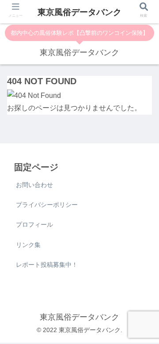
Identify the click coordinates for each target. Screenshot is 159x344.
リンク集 (28, 244)
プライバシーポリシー (47, 204)
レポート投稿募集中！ (47, 264)
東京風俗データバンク (79, 12)
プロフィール (34, 224)
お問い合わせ (34, 184)
